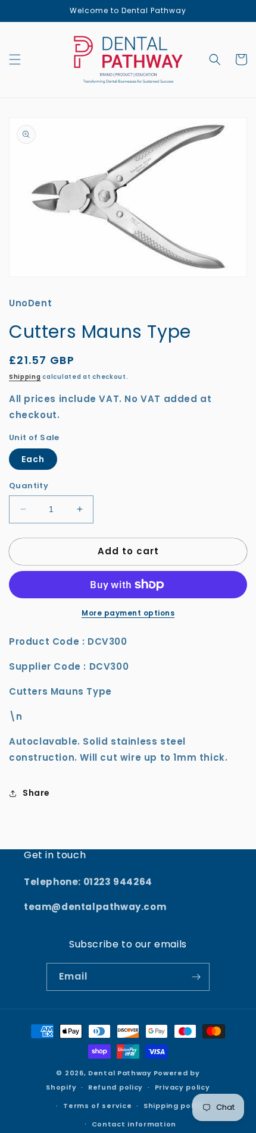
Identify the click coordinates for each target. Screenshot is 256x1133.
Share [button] (36, 793)
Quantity (28, 485)
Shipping (25, 376)
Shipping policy (174, 1105)
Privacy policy (182, 1087)
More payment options (128, 613)
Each (33, 459)
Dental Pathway (120, 1073)
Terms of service (97, 1105)
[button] (15, 59)
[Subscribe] (196, 977)
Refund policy (115, 1087)
